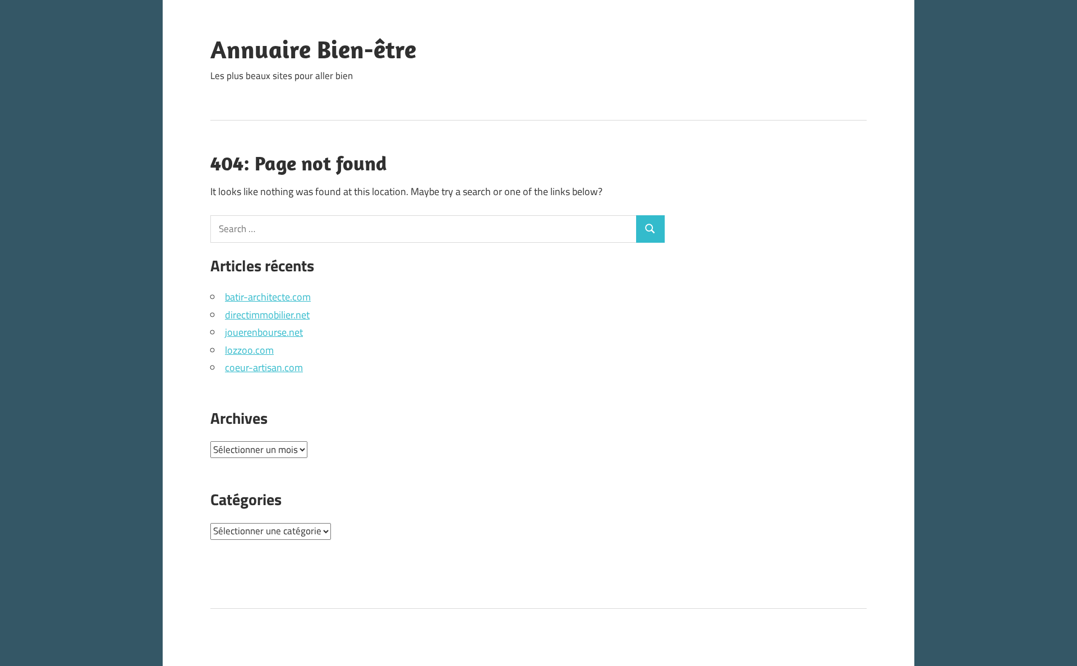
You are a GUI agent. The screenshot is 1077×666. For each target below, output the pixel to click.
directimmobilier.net (267, 314)
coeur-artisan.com (264, 367)
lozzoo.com (249, 350)
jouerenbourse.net (264, 332)
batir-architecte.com (268, 296)
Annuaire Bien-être (313, 49)
